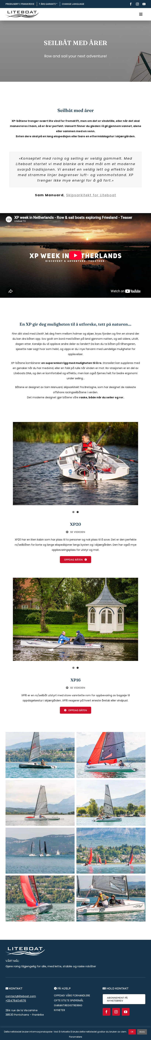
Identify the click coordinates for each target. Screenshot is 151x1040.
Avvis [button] (142, 1031)
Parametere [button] (75, 1036)
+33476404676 (16, 1000)
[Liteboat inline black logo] (22, 12)
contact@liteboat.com (21, 996)
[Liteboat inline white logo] (25, 948)
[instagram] (137, 4)
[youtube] (144, 4)
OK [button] (132, 1031)
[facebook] (130, 4)
